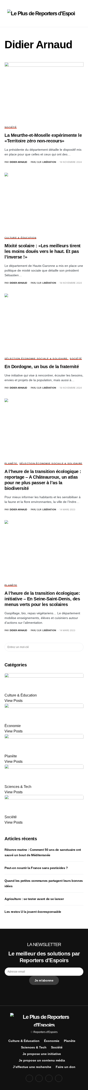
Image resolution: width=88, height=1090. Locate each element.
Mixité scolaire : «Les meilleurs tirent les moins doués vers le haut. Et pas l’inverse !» (43, 251)
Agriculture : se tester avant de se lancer (34, 899)
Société (11, 127)
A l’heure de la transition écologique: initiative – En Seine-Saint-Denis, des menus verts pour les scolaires (42, 599)
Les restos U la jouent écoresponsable (33, 911)
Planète (11, 463)
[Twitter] (39, 1078)
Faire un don (65, 1067)
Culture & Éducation (20, 238)
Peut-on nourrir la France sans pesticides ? (36, 868)
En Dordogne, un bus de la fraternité (42, 366)
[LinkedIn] (58, 1078)
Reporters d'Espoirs (45, 1032)
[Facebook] (29, 1078)
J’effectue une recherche (32, 1067)
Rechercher (79, 647)
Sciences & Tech (33, 1047)
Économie (51, 1041)
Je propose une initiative (42, 1054)
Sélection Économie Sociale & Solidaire (36, 358)
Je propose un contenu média (42, 1060)
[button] (6, 13)
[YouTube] (49, 1078)
